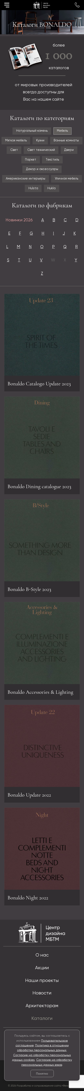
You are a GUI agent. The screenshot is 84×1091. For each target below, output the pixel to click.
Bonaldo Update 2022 (29, 795)
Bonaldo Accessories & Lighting (40, 692)
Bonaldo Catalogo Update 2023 (39, 383)
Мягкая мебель (16, 140)
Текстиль (52, 159)
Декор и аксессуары (42, 169)
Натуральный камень (32, 130)
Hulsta (33, 188)
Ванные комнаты (66, 140)
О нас (42, 955)
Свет (14, 150)
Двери (69, 150)
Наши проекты (42, 980)
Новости (42, 993)
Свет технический (41, 150)
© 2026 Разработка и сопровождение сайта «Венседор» (42, 1086)
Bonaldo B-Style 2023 (29, 589)
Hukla (51, 188)
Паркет (30, 159)
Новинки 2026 (19, 220)
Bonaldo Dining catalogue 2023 (39, 486)
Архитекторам (42, 1005)
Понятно (42, 1073)
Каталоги (42, 1018)
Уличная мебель (66, 178)
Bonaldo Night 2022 (28, 897)
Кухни (40, 140)
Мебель (62, 130)
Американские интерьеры (25, 178)
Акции (42, 968)
